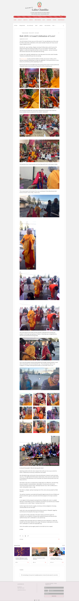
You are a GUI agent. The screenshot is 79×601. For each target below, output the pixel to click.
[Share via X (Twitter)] (22, 535)
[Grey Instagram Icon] (39, 600)
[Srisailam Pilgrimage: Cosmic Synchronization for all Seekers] (22, 551)
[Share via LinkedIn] (25, 535)
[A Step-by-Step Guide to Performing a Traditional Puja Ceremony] (57, 551)
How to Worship (47, 25)
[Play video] (39, 125)
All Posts (15, 25)
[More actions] (58, 33)
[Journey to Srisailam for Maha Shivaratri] (39, 551)
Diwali (36, 25)
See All (63, 545)
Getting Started (22, 25)
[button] (63, 25)
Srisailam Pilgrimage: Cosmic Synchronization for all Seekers (22, 558)
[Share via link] (28, 535)
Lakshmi (41, 25)
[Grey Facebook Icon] (37, 600)
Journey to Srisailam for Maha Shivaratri (39, 558)
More (53, 25)
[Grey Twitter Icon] (35, 600)
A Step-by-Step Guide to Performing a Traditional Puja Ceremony (56, 558)
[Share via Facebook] (20, 535)
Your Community (30, 25)
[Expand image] (29, 78)
